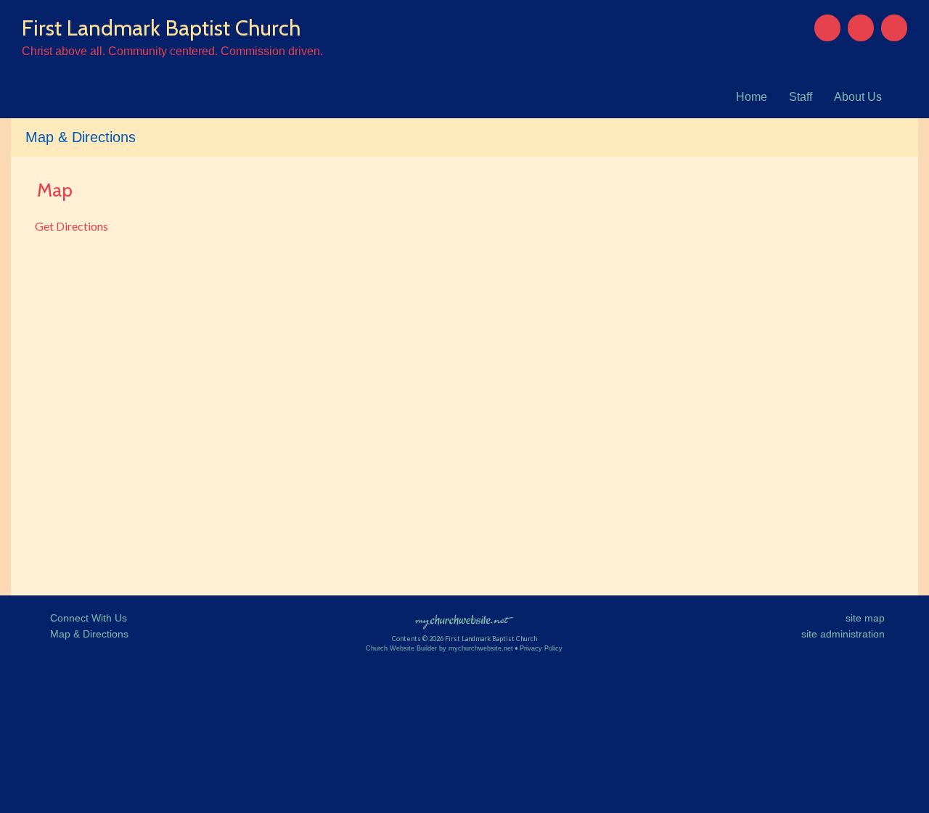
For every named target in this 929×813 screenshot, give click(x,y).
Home (751, 97)
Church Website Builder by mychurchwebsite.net (439, 648)
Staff (800, 97)
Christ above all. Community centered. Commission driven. (172, 51)
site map (865, 618)
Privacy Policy (541, 648)
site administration (843, 634)
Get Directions (70, 226)
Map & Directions (86, 634)
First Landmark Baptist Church (161, 28)
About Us (858, 97)
